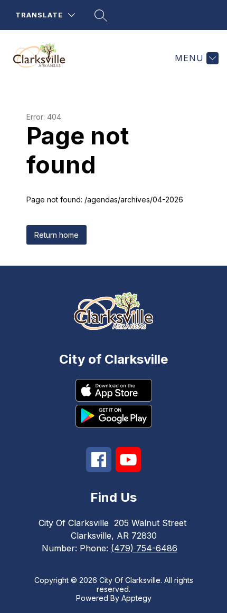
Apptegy (136, 597)
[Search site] (100, 15)
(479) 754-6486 (144, 548)
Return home (56, 234)
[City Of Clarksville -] (43, 58)
